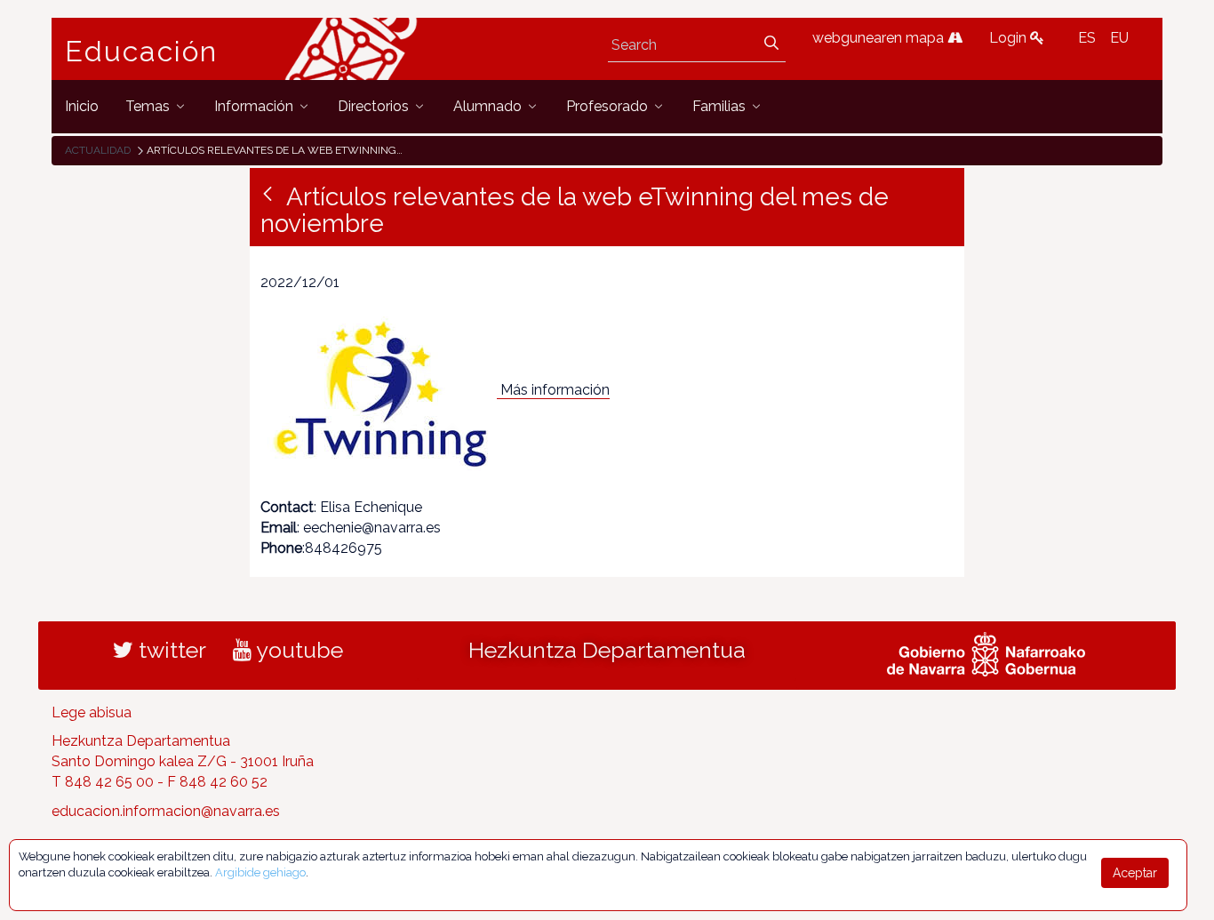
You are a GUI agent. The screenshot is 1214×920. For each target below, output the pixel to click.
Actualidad (98, 150)
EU (1119, 37)
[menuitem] (82, 106)
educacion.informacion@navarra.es (166, 811)
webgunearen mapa (879, 37)
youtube (297, 649)
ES (1087, 37)
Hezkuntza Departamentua (607, 649)
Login (1009, 37)
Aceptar (1135, 873)
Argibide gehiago (260, 872)
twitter (169, 649)
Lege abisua (92, 712)
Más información (555, 389)
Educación (141, 51)
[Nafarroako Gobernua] (986, 651)
